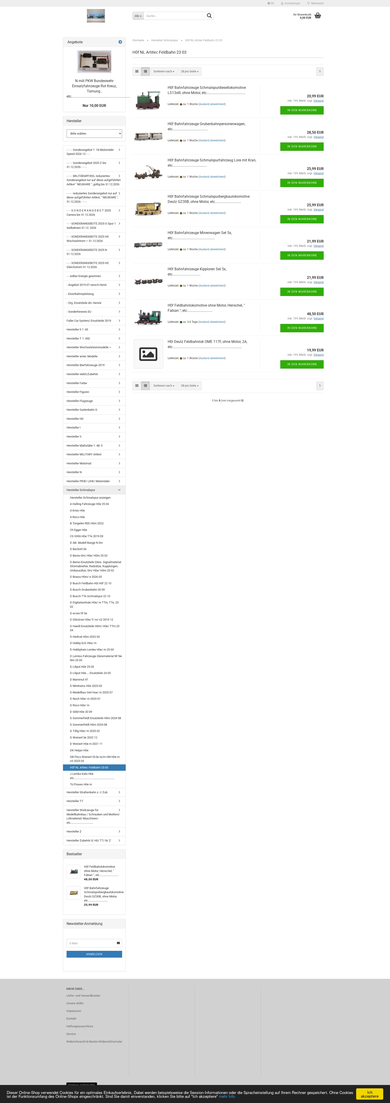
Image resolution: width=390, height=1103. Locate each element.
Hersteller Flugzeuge (80, 401)
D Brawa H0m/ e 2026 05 (86, 576)
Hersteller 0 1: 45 (77, 329)
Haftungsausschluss (79, 1026)
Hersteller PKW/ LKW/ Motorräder (88, 481)
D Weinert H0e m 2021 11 (86, 743)
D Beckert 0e (78, 549)
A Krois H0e (77, 510)
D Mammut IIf (79, 679)
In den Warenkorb (302, 110)
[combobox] (164, 71)
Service (71, 1034)
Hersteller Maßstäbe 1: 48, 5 (84, 445)
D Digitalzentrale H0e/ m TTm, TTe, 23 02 (94, 604)
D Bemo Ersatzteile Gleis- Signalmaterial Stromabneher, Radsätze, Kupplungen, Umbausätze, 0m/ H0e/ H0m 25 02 (95, 566)
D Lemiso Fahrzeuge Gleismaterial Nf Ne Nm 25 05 (96, 658)
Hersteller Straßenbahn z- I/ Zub (87, 792)
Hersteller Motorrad (79, 463)
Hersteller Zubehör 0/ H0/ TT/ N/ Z (89, 840)
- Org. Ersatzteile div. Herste (84, 303)
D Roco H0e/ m (79, 705)
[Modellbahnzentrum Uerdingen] (96, 16)
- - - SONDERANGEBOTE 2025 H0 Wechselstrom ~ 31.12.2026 (88, 239)
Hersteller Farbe (77, 383)
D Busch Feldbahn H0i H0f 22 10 (90, 583)
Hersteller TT (75, 801)
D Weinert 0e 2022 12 (83, 737)
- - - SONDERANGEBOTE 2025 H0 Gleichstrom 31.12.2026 (88, 265)
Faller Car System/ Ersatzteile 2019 (89, 320)
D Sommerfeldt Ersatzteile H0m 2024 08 (95, 718)
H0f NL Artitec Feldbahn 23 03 (89, 767)
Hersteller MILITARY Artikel (84, 454)
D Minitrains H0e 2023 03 (86, 686)
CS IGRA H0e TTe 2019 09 (86, 536)
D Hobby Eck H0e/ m (83, 643)
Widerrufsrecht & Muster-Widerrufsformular (94, 1041)
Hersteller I (74, 427)
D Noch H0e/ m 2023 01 (85, 698)
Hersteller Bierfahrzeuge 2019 (85, 365)
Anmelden (94, 954)
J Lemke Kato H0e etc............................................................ (92, 776)
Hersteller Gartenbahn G (82, 409)
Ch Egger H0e (78, 530)
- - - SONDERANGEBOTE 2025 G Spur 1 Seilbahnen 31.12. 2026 (91, 225)
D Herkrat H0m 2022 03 (85, 636)
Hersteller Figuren (78, 392)
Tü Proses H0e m (81, 784)
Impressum (73, 1011)
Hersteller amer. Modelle (82, 356)
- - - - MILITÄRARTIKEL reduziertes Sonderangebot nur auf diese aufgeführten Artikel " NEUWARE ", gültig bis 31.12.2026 (94, 180)
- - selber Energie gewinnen (84, 276)
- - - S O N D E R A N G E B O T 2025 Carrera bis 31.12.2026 (89, 212)
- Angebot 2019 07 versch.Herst (87, 285)
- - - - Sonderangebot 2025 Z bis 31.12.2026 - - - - (86, 165)
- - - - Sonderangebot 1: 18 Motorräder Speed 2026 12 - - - (90, 152)
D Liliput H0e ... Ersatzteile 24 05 (90, 673)
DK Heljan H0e (79, 750)
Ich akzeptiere (369, 1094)
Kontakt (71, 1018)
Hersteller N (74, 472)
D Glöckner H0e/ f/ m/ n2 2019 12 (91, 619)
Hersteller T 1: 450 (78, 338)
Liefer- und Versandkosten (83, 995)
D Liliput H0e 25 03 (82, 666)
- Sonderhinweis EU (79, 311)
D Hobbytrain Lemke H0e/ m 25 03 (92, 649)
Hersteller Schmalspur (81, 490)
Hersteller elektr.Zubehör (82, 374)
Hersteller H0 (75, 418)
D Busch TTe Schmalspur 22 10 (90, 596)
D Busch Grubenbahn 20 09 (87, 589)
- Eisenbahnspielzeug (80, 294)
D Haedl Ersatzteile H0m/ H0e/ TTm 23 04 (94, 628)
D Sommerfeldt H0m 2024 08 (88, 724)
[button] (271, 3)
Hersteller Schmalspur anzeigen (90, 497)
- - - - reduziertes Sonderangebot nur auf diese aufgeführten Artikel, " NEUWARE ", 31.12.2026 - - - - (92, 197)
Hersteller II (74, 436)
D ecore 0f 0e (78, 613)
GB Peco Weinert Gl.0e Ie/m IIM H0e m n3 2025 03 (95, 759)
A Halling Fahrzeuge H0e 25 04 (89, 504)
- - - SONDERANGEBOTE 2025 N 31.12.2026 (87, 252)
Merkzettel (317, 3)
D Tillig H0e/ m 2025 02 (85, 731)
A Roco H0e (77, 517)
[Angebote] (120, 42)
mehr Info (227, 1096)
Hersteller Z (74, 831)
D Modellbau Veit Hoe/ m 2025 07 (91, 692)
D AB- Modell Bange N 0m (86, 542)
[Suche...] (209, 16)
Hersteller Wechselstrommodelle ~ (89, 347)
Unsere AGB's (75, 1003)
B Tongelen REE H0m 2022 (87, 523)
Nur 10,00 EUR (94, 105)
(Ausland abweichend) (212, 104)
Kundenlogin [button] (291, 3)
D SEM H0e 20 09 (81, 711)
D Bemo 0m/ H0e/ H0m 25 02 (88, 555)
